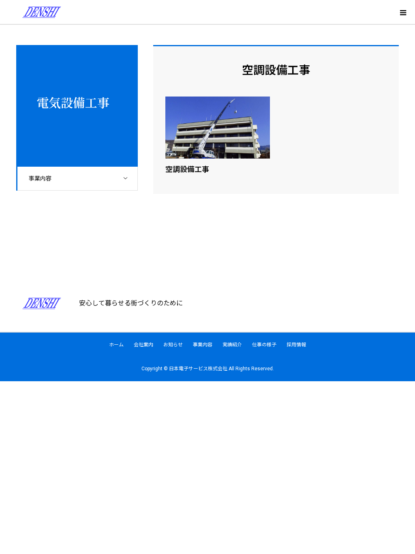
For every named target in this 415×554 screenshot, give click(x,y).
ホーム (116, 345)
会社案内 (143, 345)
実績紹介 (232, 345)
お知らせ (173, 345)
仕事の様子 (264, 345)
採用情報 (296, 345)
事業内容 (40, 178)
